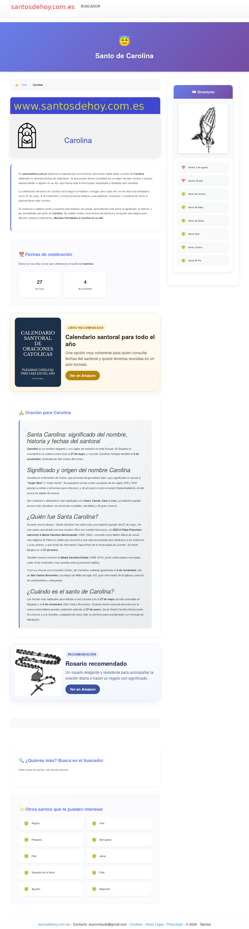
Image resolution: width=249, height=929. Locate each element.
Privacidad (175, 924)
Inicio (24, 85)
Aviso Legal (154, 924)
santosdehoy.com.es (54, 924)
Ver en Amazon (83, 375)
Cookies (136, 924)
